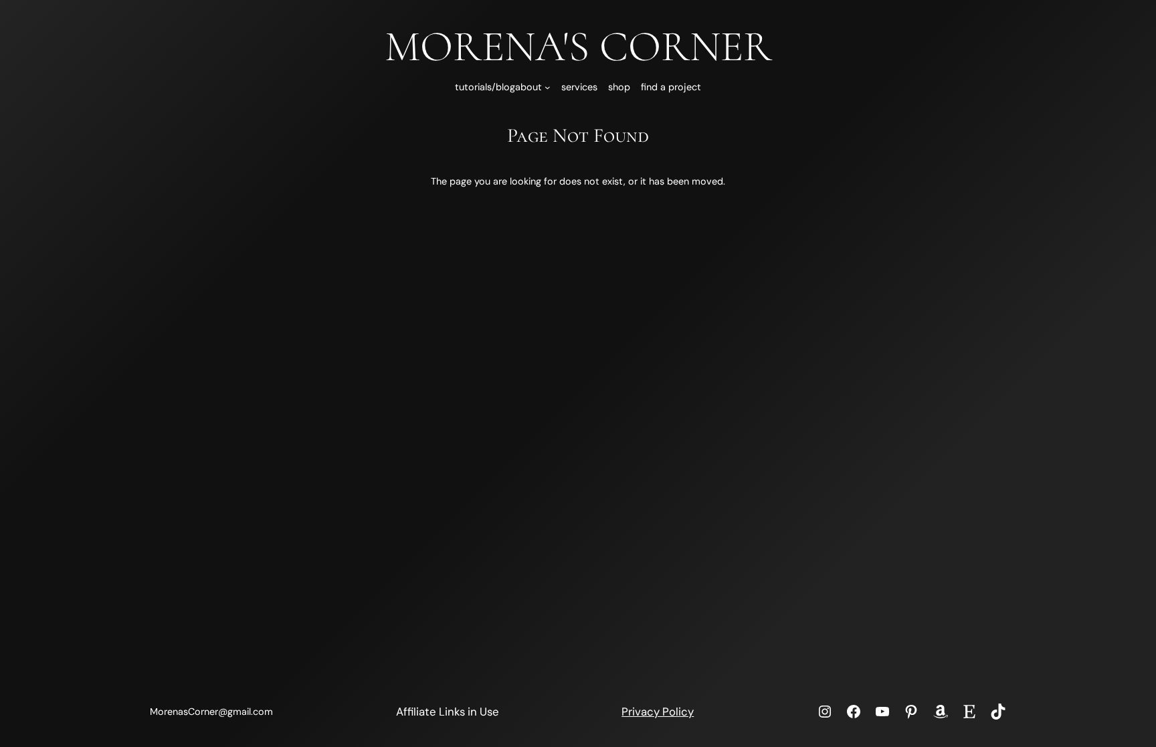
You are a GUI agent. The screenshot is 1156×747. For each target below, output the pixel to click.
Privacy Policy (657, 711)
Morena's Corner (578, 46)
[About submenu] (548, 87)
